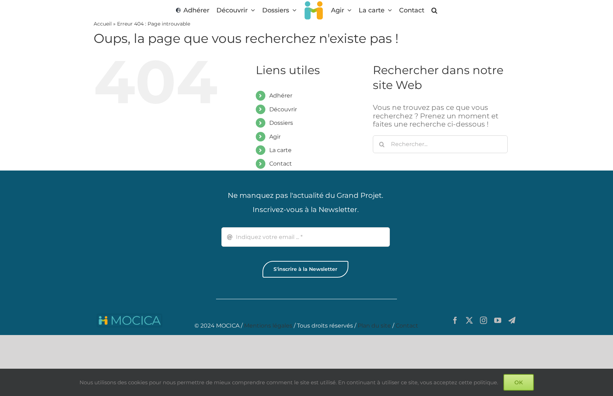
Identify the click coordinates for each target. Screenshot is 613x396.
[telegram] (511, 320)
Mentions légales (268, 325)
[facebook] (455, 320)
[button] (436, 10)
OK (518, 382)
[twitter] (469, 320)
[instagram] (483, 320)
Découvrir (283, 109)
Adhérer (280, 95)
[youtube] (497, 320)
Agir (275, 136)
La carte (280, 150)
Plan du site (374, 325)
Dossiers (281, 122)
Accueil (103, 24)
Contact (280, 163)
